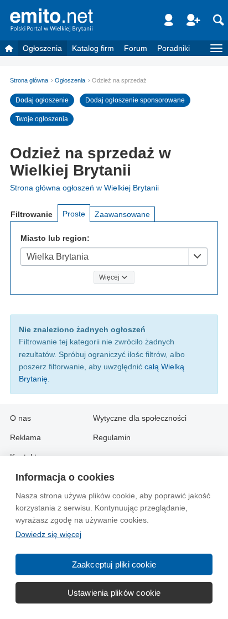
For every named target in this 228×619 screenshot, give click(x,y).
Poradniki (173, 48)
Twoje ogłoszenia (41, 119)
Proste (74, 213)
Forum (135, 48)
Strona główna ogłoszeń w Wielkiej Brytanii (84, 187)
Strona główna (29, 80)
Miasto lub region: (55, 238)
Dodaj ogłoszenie (42, 100)
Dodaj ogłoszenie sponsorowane (135, 100)
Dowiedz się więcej (48, 534)
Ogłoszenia (42, 48)
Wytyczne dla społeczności (139, 418)
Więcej (109, 277)
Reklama (25, 437)
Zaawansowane (122, 214)
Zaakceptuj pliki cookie (114, 564)
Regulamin (112, 437)
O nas (20, 418)
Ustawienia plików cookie (114, 592)
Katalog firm (93, 48)
